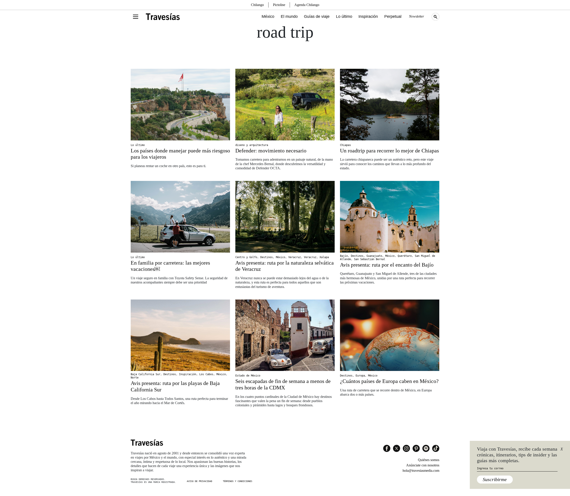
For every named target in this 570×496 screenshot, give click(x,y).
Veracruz (294, 257)
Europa (360, 375)
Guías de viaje (317, 16)
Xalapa (324, 257)
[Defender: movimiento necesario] (285, 104)
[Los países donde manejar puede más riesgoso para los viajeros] (180, 104)
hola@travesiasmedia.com (421, 470)
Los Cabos (206, 374)
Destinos (266, 257)
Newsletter (416, 16)
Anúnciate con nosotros (422, 465)
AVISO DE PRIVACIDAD (199, 481)
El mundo (289, 16)
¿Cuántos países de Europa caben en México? (389, 381)
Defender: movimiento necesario (270, 151)
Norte (134, 377)
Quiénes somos (428, 460)
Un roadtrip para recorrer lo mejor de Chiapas (389, 151)
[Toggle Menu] (135, 16)
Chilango (257, 5)
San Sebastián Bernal (369, 259)
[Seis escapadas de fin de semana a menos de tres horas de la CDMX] (285, 335)
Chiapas (345, 145)
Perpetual (392, 16)
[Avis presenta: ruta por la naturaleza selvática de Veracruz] (285, 217)
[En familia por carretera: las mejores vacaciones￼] (180, 217)
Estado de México (247, 375)
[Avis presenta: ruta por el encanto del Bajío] (389, 217)
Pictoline (279, 5)
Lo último (344, 16)
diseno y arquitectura (251, 145)
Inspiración (368, 16)
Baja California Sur (145, 374)
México (268, 16)
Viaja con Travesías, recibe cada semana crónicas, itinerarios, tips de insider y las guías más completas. (517, 455)
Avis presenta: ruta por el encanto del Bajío (387, 265)
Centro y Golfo (246, 257)
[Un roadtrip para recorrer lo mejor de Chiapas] (389, 104)
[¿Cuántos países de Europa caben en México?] (389, 335)
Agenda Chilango (306, 5)
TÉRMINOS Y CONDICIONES (237, 481)
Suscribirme (495, 479)
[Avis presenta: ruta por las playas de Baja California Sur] (180, 335)
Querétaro (405, 255)
